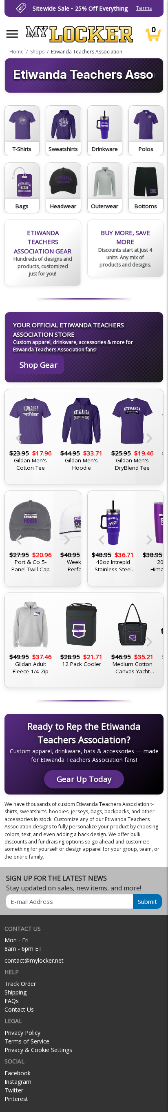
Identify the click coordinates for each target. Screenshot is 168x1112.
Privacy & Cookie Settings (38, 1050)
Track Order (20, 984)
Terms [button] (144, 7)
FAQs (11, 1001)
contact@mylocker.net (34, 960)
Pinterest (16, 1099)
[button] (12, 34)
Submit (147, 901)
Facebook (17, 1073)
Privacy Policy (22, 1033)
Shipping (15, 992)
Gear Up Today (84, 779)
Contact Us (19, 1009)
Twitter (13, 1090)
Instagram (17, 1081)
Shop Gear (38, 365)
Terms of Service (26, 1041)
